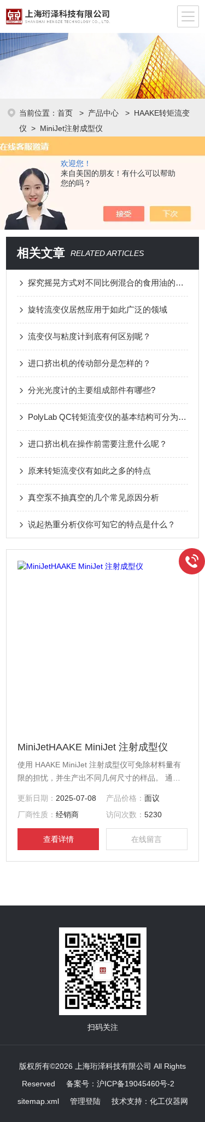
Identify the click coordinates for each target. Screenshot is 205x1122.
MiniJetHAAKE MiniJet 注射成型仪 (92, 747)
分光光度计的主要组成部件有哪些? (91, 390)
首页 (66, 113)
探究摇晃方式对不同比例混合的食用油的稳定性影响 (108, 282)
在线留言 (146, 839)
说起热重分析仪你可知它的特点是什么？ (101, 524)
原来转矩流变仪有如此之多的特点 (89, 470)
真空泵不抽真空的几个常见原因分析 (93, 497)
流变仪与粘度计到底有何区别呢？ (89, 336)
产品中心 (104, 113)
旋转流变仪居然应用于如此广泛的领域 (97, 309)
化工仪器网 (169, 1101)
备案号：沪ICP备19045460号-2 (120, 1083)
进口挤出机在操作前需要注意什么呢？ (97, 443)
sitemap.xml (38, 1101)
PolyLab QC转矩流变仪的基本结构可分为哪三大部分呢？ (108, 417)
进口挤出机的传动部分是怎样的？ (89, 363)
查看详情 (58, 839)
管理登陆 (85, 1101)
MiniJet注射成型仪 (71, 128)
